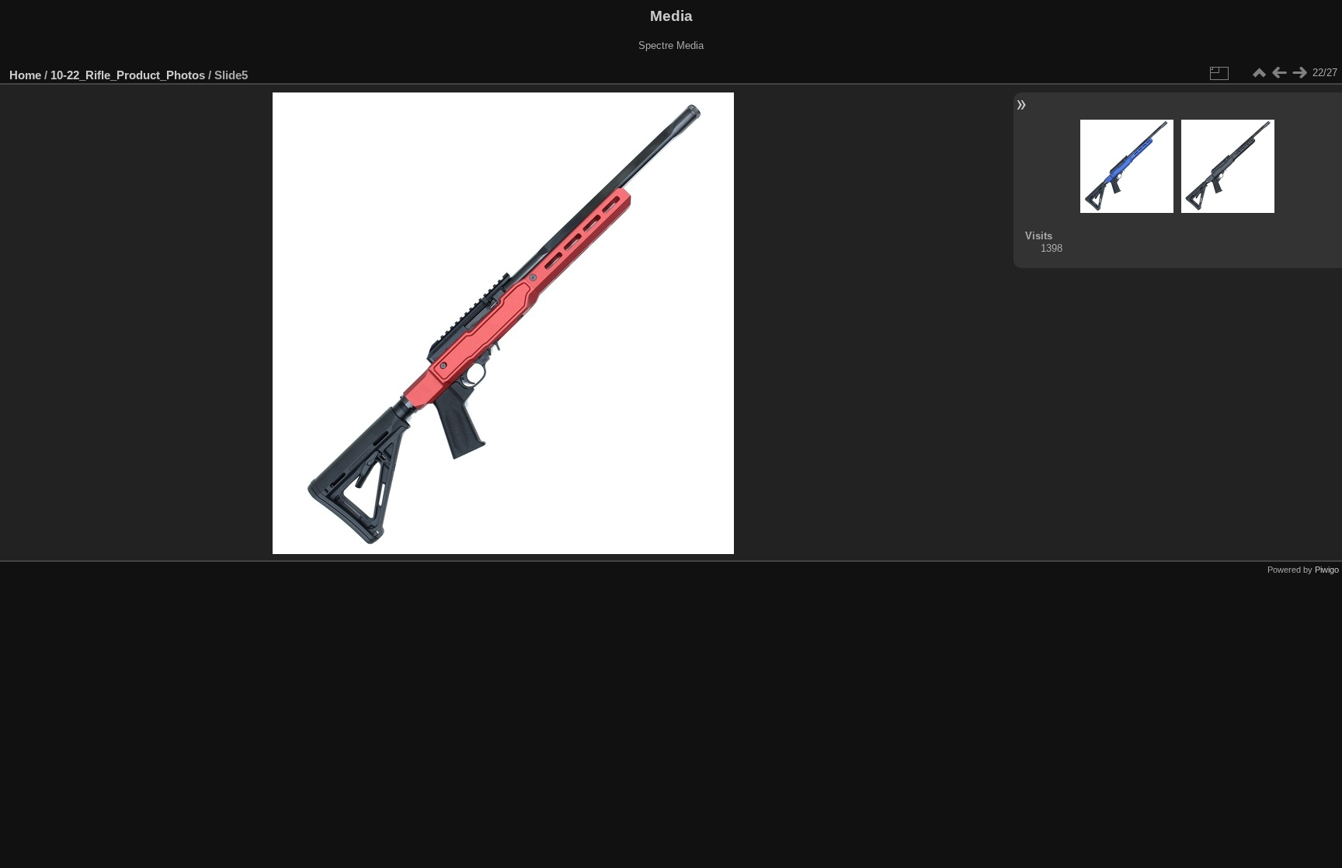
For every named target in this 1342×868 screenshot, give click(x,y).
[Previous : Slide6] (1279, 73)
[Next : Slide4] (1299, 73)
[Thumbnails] (1259, 73)
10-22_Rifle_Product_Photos (127, 75)
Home (25, 75)
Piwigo (1327, 569)
